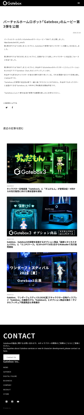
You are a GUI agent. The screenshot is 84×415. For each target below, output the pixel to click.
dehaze (78, 3)
